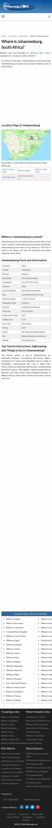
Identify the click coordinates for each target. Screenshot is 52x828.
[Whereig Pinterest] (38, 807)
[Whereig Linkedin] (27, 807)
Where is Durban (24, 171)
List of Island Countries (11, 780)
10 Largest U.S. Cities (35, 717)
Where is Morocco (14, 670)
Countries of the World (11, 768)
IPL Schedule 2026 (34, 775)
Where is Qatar (7, 724)
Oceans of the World (10, 757)
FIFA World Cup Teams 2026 (38, 768)
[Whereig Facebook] (22, 807)
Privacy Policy (38, 814)
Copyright (40, 817)
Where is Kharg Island (10, 753)
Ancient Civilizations (10, 783)
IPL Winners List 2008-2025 (38, 779)
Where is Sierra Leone (15, 687)
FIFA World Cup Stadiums (37, 771)
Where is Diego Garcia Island (13, 743)
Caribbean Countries (10, 776)
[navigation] (3, 16)
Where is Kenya (13, 653)
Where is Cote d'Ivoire (16, 636)
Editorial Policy (13, 817)
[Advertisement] (26, 96)
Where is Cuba (7, 735)
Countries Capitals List (11, 765)
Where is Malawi (13, 662)
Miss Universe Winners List (38, 721)
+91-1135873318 (10, 799)
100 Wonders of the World (12, 761)
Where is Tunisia (13, 696)
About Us (11, 814)
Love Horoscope (33, 732)
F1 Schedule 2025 (33, 782)
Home (3, 36)
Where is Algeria (13, 619)
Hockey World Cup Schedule (38, 786)
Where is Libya (12, 657)
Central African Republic (16, 632)
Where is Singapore (9, 721)
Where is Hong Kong (10, 717)
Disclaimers (28, 817)
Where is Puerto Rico (10, 739)
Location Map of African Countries (30, 613)
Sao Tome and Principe (16, 683)
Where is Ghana (13, 649)
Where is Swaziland (14, 691)
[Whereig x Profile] (32, 807)
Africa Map (13, 36)
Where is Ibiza (7, 732)
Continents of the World (11, 772)
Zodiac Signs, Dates (34, 739)
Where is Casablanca (35, 735)
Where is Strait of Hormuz (37, 724)
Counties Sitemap (34, 743)
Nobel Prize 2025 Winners (37, 728)
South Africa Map (8, 177)
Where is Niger (12, 674)
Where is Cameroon (15, 627)
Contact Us (24, 814)
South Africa (23, 36)
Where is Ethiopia (14, 644)
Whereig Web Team (40, 53)
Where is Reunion (14, 679)
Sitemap (26, 820)
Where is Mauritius (14, 666)
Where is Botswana (14, 623)
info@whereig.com (32, 799)
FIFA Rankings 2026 (34, 764)
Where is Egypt (13, 640)
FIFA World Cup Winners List (38, 760)
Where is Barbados (9, 728)
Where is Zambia (13, 700)
